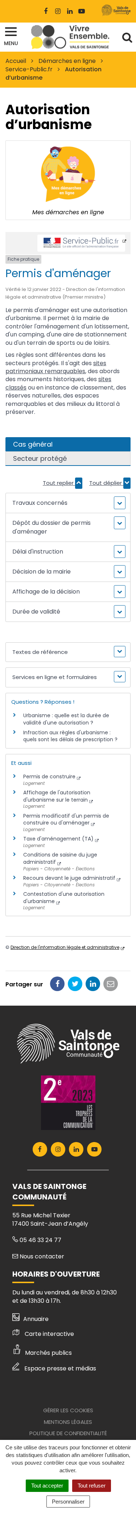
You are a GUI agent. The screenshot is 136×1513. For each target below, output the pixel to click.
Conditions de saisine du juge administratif (60, 858)
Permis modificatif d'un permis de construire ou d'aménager (66, 819)
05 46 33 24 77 (39, 1240)
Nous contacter (41, 1256)
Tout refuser (92, 1485)
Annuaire (36, 1319)
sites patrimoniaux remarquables (55, 367)
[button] (68, 503)
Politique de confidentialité (68, 1433)
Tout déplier (106, 483)
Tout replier (59, 483)
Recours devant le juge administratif (69, 878)
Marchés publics (48, 1353)
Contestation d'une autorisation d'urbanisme (63, 897)
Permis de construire (49, 776)
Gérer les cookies (68, 1410)
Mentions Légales (68, 1422)
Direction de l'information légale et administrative (65, 947)
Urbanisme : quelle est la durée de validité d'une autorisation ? (66, 719)
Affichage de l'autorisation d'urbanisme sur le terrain (56, 796)
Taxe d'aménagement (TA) (58, 838)
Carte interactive (49, 1334)
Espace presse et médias (60, 1368)
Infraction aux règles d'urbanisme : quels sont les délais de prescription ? (70, 736)
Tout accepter (47, 1485)
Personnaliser (68, 1501)
